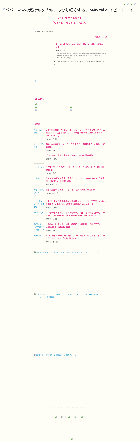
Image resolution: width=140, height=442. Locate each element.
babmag (75, 408)
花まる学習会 (74, 56)
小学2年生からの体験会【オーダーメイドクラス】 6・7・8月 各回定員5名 (75, 169)
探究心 (104, 54)
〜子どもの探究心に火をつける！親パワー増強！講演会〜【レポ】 (79, 46)
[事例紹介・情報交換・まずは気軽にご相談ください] (70, 378)
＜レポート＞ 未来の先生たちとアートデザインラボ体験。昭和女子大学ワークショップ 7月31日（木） (75, 237)
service (53, 408)
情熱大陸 (59, 56)
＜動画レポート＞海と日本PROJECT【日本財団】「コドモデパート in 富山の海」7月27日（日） (75, 226)
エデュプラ (89, 56)
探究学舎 (63, 54)
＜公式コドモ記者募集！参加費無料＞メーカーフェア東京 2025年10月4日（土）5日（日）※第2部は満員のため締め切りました (76, 203)
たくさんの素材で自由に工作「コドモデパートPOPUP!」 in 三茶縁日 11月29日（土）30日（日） (75, 180)
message (61, 408)
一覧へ (35, 81)
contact (83, 408)
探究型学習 (85, 54)
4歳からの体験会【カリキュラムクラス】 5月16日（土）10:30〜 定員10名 (75, 146)
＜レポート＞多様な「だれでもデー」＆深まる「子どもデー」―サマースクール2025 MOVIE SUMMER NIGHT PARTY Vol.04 (75, 214)
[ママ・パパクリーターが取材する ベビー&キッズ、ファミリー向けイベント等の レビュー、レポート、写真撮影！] (70, 322)
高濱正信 (82, 56)
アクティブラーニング (74, 54)
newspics (97, 56)
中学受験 (93, 54)
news (68, 408)
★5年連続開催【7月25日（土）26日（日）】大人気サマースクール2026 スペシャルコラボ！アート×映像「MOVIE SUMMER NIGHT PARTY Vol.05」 (75, 133)
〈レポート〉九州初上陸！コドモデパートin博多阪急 (69, 155)
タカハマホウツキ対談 (64, 58)
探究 (58, 54)
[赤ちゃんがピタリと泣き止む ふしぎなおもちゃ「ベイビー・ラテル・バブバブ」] (70, 271)
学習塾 (98, 54)
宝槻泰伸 (66, 56)
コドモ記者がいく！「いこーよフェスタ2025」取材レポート (72, 190)
